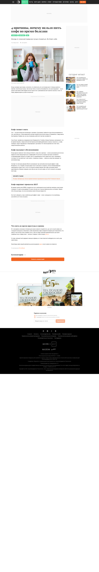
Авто (76, 2)
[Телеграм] (55, 331)
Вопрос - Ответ (47, 2)
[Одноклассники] (51, 331)
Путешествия (57, 2)
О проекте (29, 334)
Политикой (39, 317)
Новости (25, 2)
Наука (72, 2)
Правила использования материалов (31, 336)
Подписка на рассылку (40, 313)
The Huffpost (22, 248)
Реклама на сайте (56, 334)
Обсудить (24, 42)
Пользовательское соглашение (48, 336)
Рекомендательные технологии (45, 338)
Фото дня (37, 2)
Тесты (31, 2)
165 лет (82, 2)
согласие (40, 315)
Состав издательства (45, 334)
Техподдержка (57, 338)
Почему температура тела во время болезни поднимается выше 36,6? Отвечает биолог (36, 178)
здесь (40, 244)
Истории (66, 2)
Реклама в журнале (67, 334)
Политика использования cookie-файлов (67, 336)
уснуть (47, 234)
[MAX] (43, 331)
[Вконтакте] (47, 331)
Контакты (36, 334)
